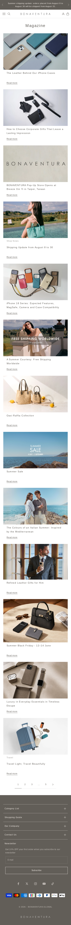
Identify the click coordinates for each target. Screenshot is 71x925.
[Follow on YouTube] (44, 883)
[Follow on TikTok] (52, 883)
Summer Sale (15, 471)
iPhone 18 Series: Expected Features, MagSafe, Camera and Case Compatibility (33, 305)
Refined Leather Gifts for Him (25, 582)
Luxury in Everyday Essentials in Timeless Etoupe (33, 703)
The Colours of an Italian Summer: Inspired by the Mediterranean (34, 529)
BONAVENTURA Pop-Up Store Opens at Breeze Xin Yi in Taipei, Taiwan (31, 187)
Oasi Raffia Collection (20, 415)
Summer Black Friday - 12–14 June (29, 645)
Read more (12, 83)
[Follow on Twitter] (27, 883)
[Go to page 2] (52, 784)
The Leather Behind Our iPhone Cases (31, 73)
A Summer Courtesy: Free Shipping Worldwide (29, 361)
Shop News (13, 241)
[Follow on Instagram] (35, 883)
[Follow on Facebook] (18, 883)
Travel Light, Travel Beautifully (26, 763)
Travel (10, 757)
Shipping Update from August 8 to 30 (30, 247)
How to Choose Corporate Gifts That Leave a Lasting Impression (35, 131)
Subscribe (36, 870)
